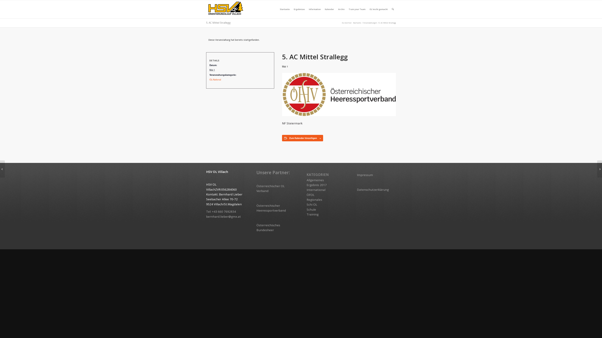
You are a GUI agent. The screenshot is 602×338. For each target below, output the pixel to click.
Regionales (314, 200)
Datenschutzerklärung (373, 190)
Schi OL (312, 204)
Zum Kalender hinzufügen (303, 138)
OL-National (215, 79)
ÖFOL (310, 195)
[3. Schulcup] (2, 169)
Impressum (365, 175)
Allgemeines (315, 180)
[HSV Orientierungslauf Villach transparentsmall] (225, 9)
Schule (311, 209)
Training (313, 214)
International (316, 190)
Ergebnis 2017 (317, 185)
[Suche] (393, 9)
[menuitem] (285, 9)
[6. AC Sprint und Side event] (599, 169)
